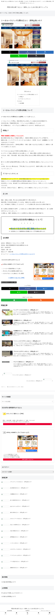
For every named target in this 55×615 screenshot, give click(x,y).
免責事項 (27, 610)
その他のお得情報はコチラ (8, 596)
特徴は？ (22, 96)
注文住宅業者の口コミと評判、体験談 (9, 282)
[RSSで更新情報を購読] (41, 300)
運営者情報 (9, 610)
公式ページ (27, 424)
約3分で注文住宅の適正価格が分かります (28, 229)
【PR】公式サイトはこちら (27, 459)
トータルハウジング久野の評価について (28, 94)
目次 (25, 91)
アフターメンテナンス (25, 98)
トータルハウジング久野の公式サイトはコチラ (22, 254)
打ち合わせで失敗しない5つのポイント (12, 593)
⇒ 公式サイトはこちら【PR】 (16, 277)
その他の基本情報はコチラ (8, 582)
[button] (36, 55)
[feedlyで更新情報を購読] (14, 300)
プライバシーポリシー (45, 610)
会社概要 (22, 103)
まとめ (20, 101)
